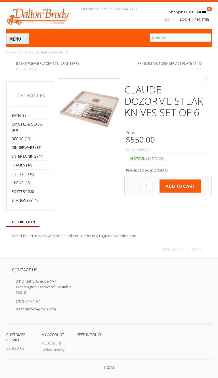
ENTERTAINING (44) (27, 156)
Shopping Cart (181, 11)
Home (10, 52)
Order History (53, 349)
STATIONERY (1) (24, 200)
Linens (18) (21, 182)
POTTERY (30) (23, 191)
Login (185, 19)
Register (201, 19)
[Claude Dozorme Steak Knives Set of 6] (90, 108)
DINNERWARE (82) (26, 147)
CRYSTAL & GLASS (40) (27, 127)
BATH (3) (19, 115)
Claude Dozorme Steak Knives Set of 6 (42, 52)
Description (23, 221)
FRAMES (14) (22, 165)
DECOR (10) (21, 138)
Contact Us (15, 348)
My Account (51, 343)
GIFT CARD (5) (23, 173)
